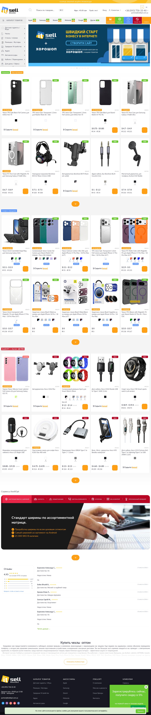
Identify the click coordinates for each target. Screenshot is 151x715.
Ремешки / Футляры (13, 42)
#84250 (146, 386)
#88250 (146, 248)
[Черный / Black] (12, 258)
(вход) (15, 129)
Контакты (96, 698)
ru (142, 7)
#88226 (57, 248)
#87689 (87, 110)
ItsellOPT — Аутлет (13, 349)
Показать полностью (75, 662)
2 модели (125, 110)
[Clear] (135, 120)
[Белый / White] (70, 397)
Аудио (7, 51)
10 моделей (67, 248)
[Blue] (81, 258)
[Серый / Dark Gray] (74, 397)
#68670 (87, 386)
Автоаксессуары (11, 55)
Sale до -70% (137, 22)
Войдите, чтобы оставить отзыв (14, 591)
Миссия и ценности (100, 688)
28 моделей (7, 386)
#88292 (27, 309)
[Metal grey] (105, 181)
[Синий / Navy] (20, 258)
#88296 (117, 309)
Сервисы (126, 683)
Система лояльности (79, 499)
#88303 (146, 309)
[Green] (131, 320)
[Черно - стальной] (48, 397)
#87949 (146, 171)
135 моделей (97, 110)
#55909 (57, 386)
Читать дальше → (43, 629)
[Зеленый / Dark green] (44, 258)
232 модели (7, 110)
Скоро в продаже (9, 211)
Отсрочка (98, 499)
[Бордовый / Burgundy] (55, 258)
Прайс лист (93, 10)
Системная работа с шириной (19, 499)
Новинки (119, 22)
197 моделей (7, 248)
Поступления (110, 22)
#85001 (57, 447)
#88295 (87, 309)
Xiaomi (57, 20)
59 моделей (37, 248)
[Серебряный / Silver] (46, 320)
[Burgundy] (142, 258)
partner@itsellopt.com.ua (139, 13)
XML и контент (115, 499)
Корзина (146, 22)
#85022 (117, 447)
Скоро (128, 22)
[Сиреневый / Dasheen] (51, 258)
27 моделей (7, 309)
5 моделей (36, 309)
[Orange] (74, 258)
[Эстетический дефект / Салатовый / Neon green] (16, 397)
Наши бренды (98, 693)
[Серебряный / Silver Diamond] (42, 320)
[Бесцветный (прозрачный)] (46, 120)
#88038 (27, 171)
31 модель (125, 309)
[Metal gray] (75, 458)
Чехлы (7, 34)
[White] (70, 258)
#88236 (87, 248)
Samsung (44, 20)
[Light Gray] (135, 458)
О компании (97, 683)
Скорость (41, 499)
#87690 (57, 110)
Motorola (69, 20)
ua (146, 7)
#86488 (117, 171)
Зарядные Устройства (13, 46)
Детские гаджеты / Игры (12, 28)
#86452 (57, 171)
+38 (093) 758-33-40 (135, 10)
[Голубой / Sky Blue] (49, 320)
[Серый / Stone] (85, 397)
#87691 (27, 110)
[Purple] (139, 320)
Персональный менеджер (137, 499)
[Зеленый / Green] (16, 258)
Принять (141, 711)
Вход (105, 10)
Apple (31, 20)
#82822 (117, 386)
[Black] (46, 181)
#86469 (87, 171)
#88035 (146, 110)
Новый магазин (58, 499)
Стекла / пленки (11, 38)
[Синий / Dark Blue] (48, 258)
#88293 (57, 309)
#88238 (117, 248)
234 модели (67, 110)
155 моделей (37, 110)
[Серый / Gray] (77, 397)
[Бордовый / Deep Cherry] (53, 320)
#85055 (146, 447)
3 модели (36, 447)
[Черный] (16, 120)
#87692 (117, 110)
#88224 (27, 248)
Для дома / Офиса (12, 64)
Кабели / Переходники (14, 59)
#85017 (87, 447)
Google (82, 20)
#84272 (27, 447)
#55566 (27, 386)
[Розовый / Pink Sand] (40, 258)
